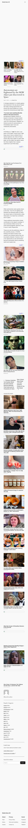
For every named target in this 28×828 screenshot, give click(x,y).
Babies (5, 711)
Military (5, 719)
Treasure (5, 735)
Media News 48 (6, 2)
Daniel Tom (14, 100)
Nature (5, 725)
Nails (5, 723)
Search (22, 762)
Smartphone (6, 731)
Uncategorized (7, 739)
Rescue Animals (7, 729)
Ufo (4, 737)
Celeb (5, 715)
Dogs (5, 717)
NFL (4, 727)
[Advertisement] (14, 19)
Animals (5, 707)
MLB (5, 721)
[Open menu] (25, 2)
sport (5, 733)
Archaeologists (7, 709)
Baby (5, 713)
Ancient (5, 705)
